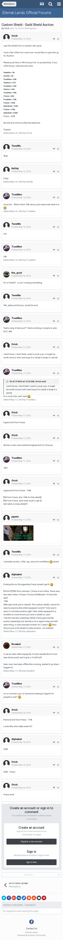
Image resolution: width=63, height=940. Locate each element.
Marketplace (31, 28)
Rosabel (16, 644)
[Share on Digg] (19, 898)
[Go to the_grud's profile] (6, 274)
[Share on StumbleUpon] (34, 898)
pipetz (15, 516)
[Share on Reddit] (29, 898)
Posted (21, 39)
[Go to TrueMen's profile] (6, 196)
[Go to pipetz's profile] (6, 518)
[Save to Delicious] (24, 898)
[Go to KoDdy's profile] (6, 170)
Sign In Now (31, 862)
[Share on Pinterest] (44, 898)
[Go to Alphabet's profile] (6, 576)
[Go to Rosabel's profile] (6, 645)
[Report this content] (54, 39)
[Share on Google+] (14, 898)
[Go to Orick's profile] (6, 37)
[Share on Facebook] (9, 898)
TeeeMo (16, 145)
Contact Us (31, 928)
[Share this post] (58, 39)
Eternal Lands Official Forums (26, 12)
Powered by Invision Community (31, 935)
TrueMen (16, 194)
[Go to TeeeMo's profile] (6, 147)
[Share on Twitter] (4, 898)
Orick (6, 28)
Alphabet (16, 574)
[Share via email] (39, 898)
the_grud (16, 272)
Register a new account (31, 841)
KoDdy (15, 168)
